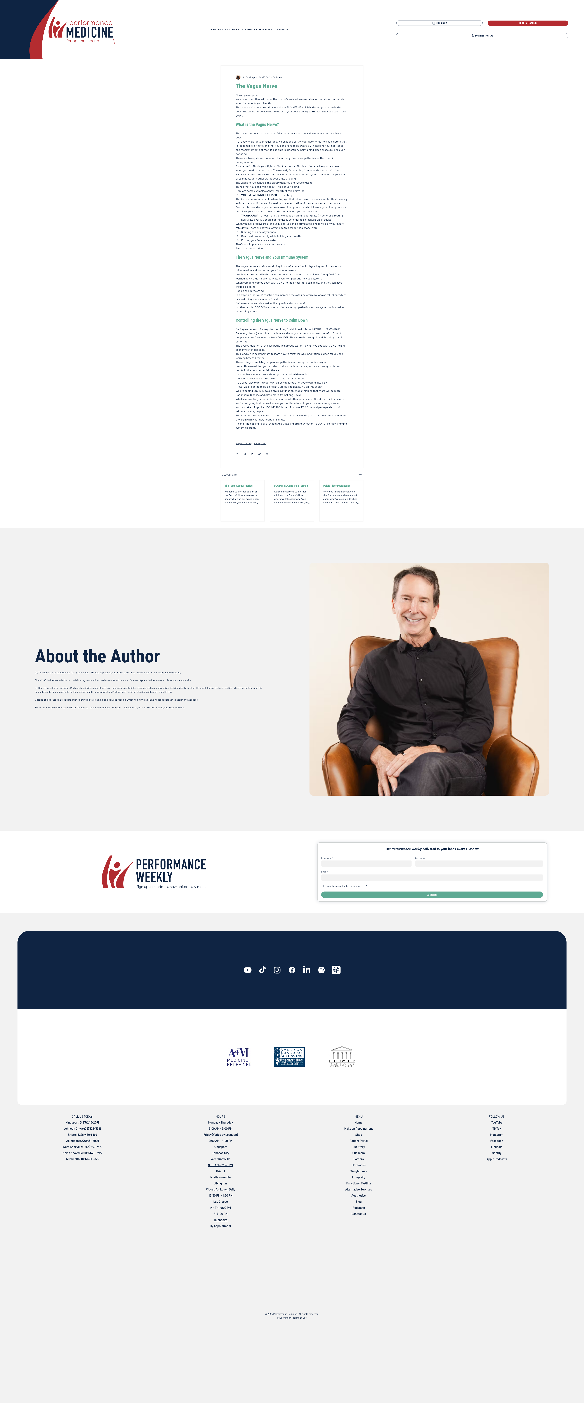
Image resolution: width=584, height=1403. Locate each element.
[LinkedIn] (306, 970)
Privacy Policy (284, 1317)
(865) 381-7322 (93, 1153)
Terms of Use (300, 1317)
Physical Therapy (244, 443)
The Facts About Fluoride (239, 485)
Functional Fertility (358, 1183)
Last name (420, 858)
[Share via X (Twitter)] (244, 453)
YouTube (496, 1122)
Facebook (496, 1140)
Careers (358, 1159)
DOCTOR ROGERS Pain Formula (291, 485)
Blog (359, 1201)
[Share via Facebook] (237, 453)
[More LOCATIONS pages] (287, 29)
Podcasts (359, 1207)
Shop (358, 1134)
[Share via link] (259, 453)
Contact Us (358, 1213)
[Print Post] (267, 453)
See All (360, 474)
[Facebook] (292, 970)
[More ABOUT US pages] (229, 29)
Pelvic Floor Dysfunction (336, 485)
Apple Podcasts (497, 1159)
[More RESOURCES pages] (272, 29)
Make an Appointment (358, 1128)
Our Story (359, 1146)
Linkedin (496, 1146)
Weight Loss (358, 1171)
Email (324, 871)
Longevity (358, 1177)
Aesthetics (358, 1195)
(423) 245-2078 (89, 1122)
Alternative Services (358, 1189)
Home (359, 1122)
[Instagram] (277, 970)
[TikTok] (262, 970)
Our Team (358, 1153)
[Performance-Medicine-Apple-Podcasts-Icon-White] (336, 970)
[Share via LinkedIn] (252, 453)
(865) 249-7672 (92, 1146)
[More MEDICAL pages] (242, 29)
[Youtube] (247, 970)
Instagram (496, 1134)
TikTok (496, 1128)
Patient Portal (359, 1140)
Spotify (496, 1153)
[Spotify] (321, 970)
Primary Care (260, 443)
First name (327, 858)
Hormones (359, 1165)
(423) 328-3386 (91, 1128)
